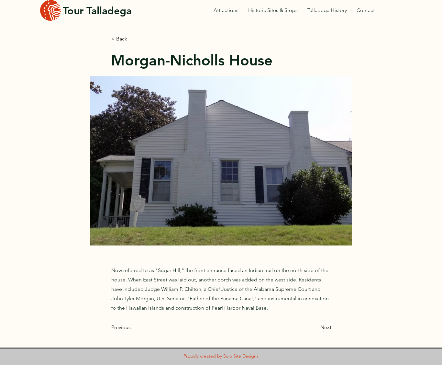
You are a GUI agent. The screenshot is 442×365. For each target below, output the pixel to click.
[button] (221, 160)
